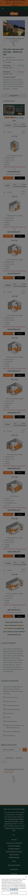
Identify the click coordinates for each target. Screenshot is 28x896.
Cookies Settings (14, 893)
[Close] (26, 877)
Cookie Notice (14, 890)
